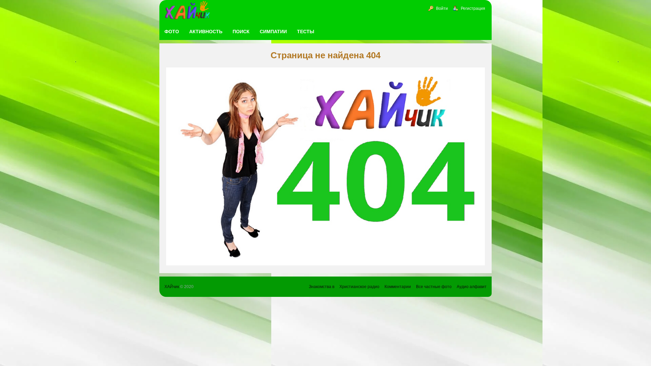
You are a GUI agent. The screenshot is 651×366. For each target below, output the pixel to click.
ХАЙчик (171, 286)
